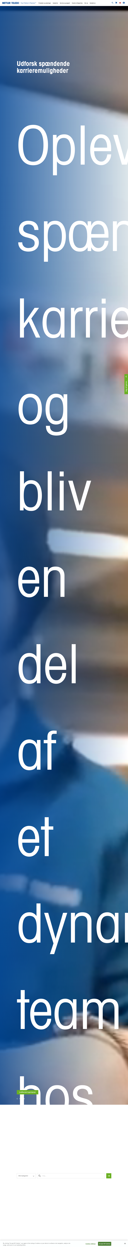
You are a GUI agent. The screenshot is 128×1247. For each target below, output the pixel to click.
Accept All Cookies (104, 1243)
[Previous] (17, 1099)
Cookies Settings (91, 1243)
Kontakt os (92, 3)
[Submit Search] (108, 1175)
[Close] (125, 1243)
